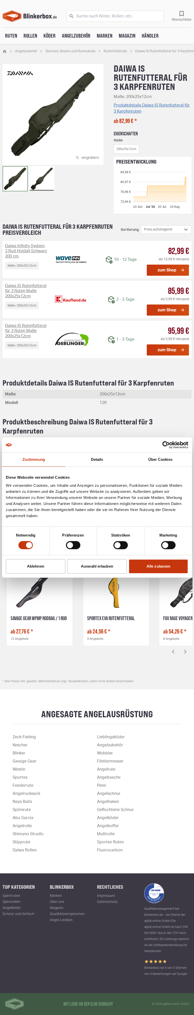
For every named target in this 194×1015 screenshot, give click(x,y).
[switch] (73, 545)
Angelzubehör (76, 36)
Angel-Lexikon (61, 920)
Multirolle (106, 834)
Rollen (30, 36)
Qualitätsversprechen (67, 914)
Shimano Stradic (28, 834)
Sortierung (130, 230)
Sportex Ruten (110, 842)
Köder (49, 36)
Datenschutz (107, 902)
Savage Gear (24, 761)
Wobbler (105, 753)
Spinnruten (11, 896)
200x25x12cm (126, 148)
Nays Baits (22, 802)
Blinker (19, 753)
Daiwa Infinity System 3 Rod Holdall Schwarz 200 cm (26, 251)
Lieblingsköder (111, 737)
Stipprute (21, 842)
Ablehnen (35, 566)
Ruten (11, 36)
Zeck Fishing (24, 737)
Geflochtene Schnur (115, 810)
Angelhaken (108, 802)
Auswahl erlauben (97, 566)
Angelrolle (22, 826)
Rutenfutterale (115, 51)
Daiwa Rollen (25, 850)
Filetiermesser (110, 761)
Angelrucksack (26, 794)
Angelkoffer (108, 826)
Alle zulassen (158, 566)
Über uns (57, 902)
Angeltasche (108, 777)
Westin (19, 769)
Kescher (20, 745)
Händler (150, 36)
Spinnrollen (11, 902)
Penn (101, 785)
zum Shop (167, 270)
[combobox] (166, 229)
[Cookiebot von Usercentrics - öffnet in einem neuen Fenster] (166, 445)
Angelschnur (108, 794)
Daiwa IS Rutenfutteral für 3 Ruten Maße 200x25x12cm (25, 291)
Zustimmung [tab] (33, 459)
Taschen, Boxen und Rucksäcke (70, 51)
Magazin (127, 36)
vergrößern (90, 158)
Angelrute (106, 769)
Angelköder (108, 818)
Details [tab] (97, 459)
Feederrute (23, 785)
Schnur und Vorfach (18, 914)
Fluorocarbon (110, 850)
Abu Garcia (23, 818)
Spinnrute (22, 810)
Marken (104, 36)
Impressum (106, 896)
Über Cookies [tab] (160, 459)
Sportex (20, 777)
